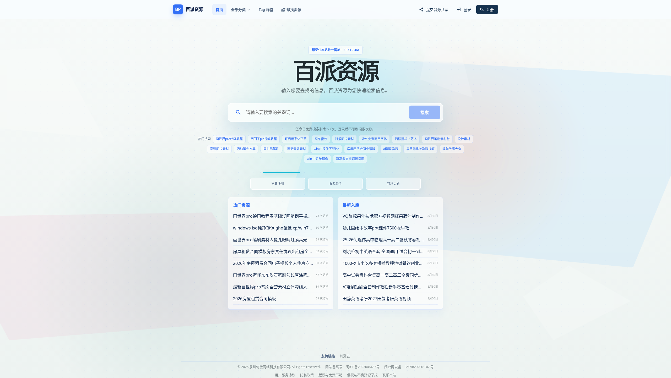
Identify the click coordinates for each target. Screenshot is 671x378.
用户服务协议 (285, 374)
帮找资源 (293, 9)
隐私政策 (307, 374)
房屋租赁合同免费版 (361, 149)
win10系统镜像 (317, 159)
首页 (219, 9)
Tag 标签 (266, 9)
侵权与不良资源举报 (362, 374)
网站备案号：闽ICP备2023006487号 (352, 366)
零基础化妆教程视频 (420, 149)
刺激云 (345, 356)
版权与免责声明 (330, 374)
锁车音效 (321, 139)
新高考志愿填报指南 (350, 159)
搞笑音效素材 (296, 149)
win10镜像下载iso (326, 149)
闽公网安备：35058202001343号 (409, 366)
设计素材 (464, 139)
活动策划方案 (246, 149)
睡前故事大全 (451, 149)
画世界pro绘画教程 (229, 139)
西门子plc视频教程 (264, 139)
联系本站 (389, 374)
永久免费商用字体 (374, 139)
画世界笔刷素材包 (437, 139)
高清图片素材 (219, 149)
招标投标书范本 (406, 139)
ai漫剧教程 (390, 149)
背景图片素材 (344, 139)
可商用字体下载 (296, 139)
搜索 (424, 112)
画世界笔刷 (271, 149)
